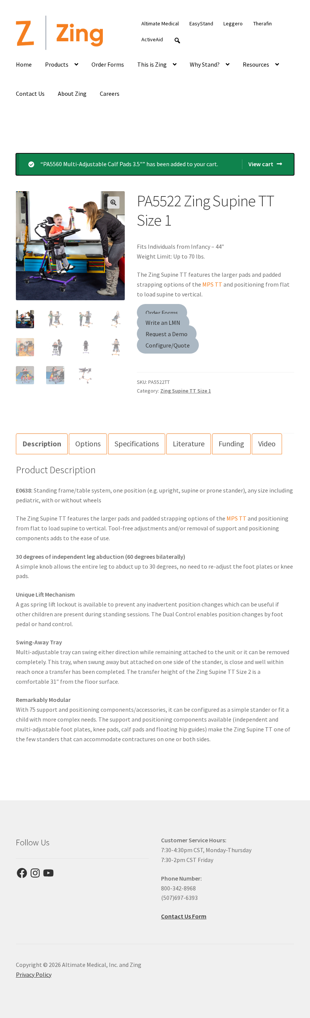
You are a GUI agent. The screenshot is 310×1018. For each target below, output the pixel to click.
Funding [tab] (231, 443)
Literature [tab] (189, 443)
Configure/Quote (168, 345)
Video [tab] (267, 443)
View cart (260, 164)
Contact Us (30, 93)
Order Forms (107, 64)
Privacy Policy (33, 974)
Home (24, 64)
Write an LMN (163, 322)
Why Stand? (205, 64)
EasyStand (201, 23)
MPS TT (212, 284)
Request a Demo (167, 333)
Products (56, 64)
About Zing (72, 93)
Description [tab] (41, 443)
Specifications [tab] (137, 443)
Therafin (262, 23)
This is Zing (152, 64)
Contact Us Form (183, 916)
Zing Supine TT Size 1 (185, 390)
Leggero (233, 23)
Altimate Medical (160, 23)
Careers (109, 93)
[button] (113, 202)
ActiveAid (152, 39)
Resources (256, 64)
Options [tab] (88, 443)
